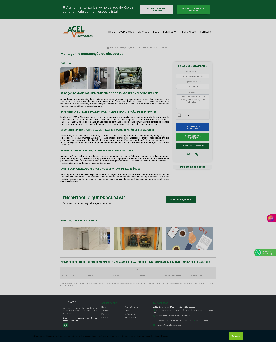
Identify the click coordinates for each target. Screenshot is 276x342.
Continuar (235, 336)
